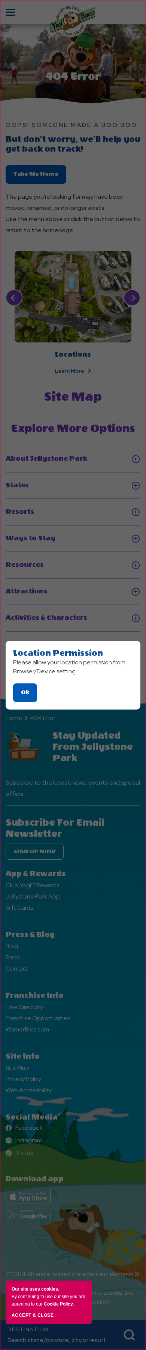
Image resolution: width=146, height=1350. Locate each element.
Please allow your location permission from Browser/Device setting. (69, 666)
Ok (29, 695)
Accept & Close (33, 1315)
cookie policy (58, 1304)
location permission (58, 653)
